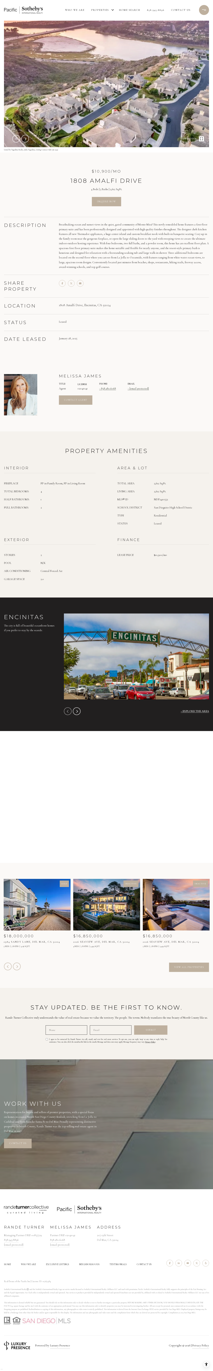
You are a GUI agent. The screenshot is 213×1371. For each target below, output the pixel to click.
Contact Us (144, 1264)
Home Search (129, 9)
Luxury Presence (60, 1345)
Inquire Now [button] (106, 201)
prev (16, 139)
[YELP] (205, 1263)
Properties (100, 9)
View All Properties (189, 967)
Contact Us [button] (17, 1143)
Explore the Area (196, 711)
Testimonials (118, 1264)
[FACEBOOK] (169, 1263)
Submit (151, 1030)
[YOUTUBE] (187, 1263)
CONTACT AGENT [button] (75, 400)
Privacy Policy (150, 1042)
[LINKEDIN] (178, 1263)
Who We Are (75, 9)
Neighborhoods (89, 1264)
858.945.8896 (155, 9)
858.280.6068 (108, 388)
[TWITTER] (196, 1263)
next (25, 139)
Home (7, 1264)
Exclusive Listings (57, 1264)
